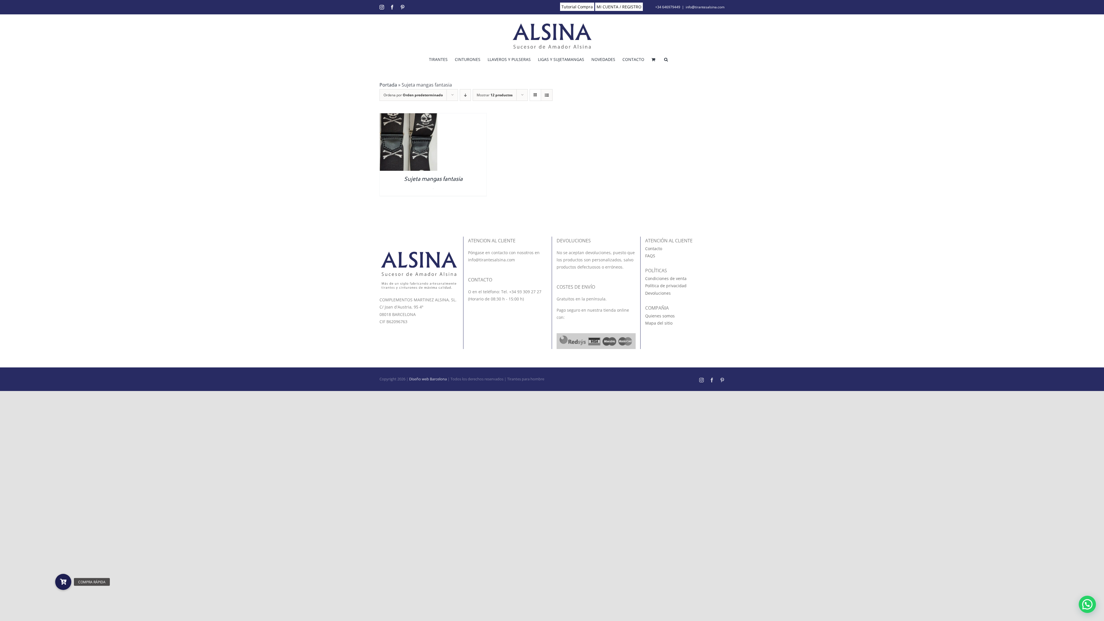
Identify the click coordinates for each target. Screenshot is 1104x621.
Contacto (653, 248)
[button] (666, 59)
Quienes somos (660, 316)
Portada (388, 85)
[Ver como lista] (546, 95)
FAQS (650, 255)
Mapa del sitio (658, 323)
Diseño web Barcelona (428, 379)
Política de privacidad (666, 285)
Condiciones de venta (666, 278)
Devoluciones (658, 293)
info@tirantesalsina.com (705, 7)
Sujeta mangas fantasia (433, 179)
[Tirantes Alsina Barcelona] (419, 254)
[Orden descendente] (465, 95)
